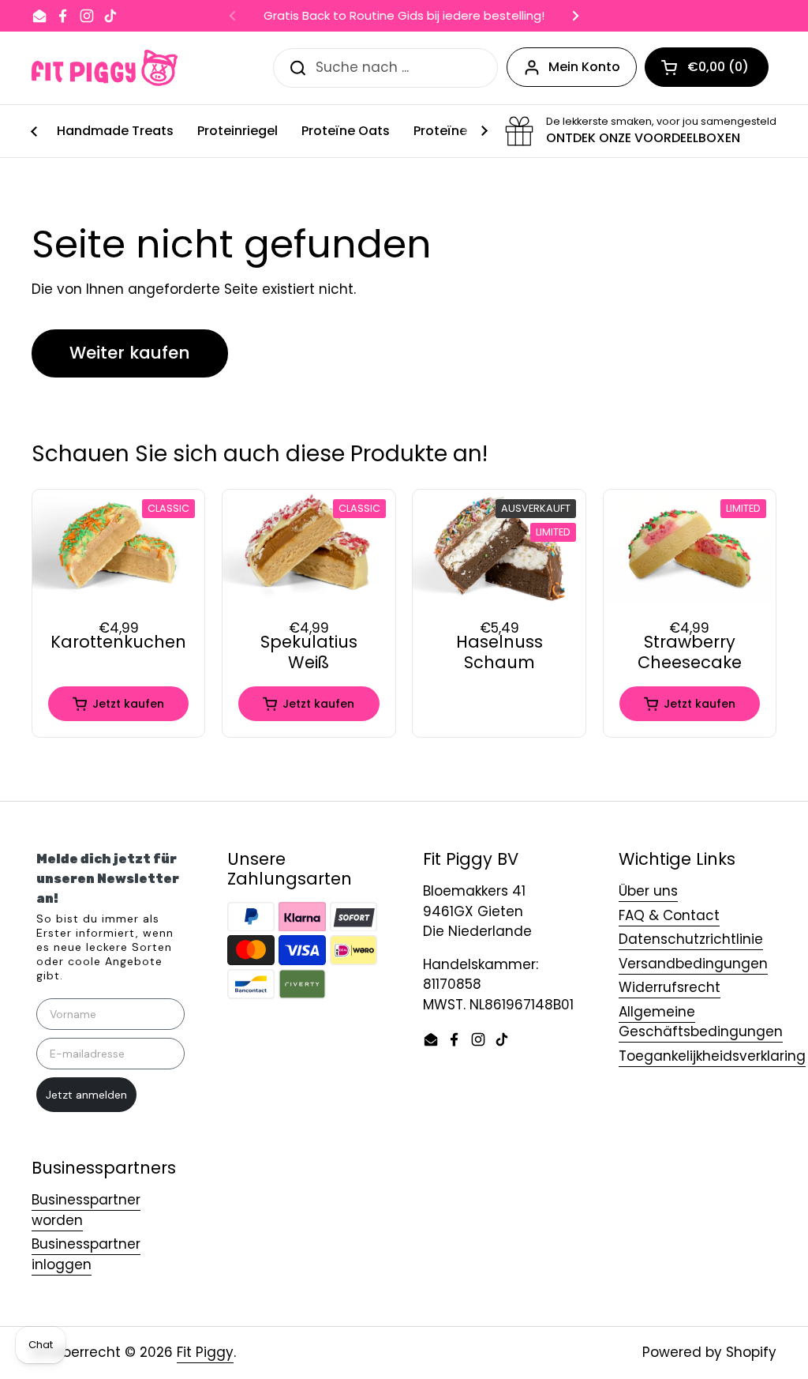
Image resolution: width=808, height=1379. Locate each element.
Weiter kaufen (129, 352)
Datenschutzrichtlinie (691, 939)
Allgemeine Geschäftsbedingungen (701, 1022)
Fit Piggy (205, 1352)
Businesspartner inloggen (86, 1254)
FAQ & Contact (669, 915)
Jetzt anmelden (86, 1095)
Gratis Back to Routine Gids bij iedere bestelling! (404, 16)
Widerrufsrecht (669, 987)
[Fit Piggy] (105, 68)
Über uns (648, 890)
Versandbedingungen (693, 963)
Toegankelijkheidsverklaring (712, 1055)
